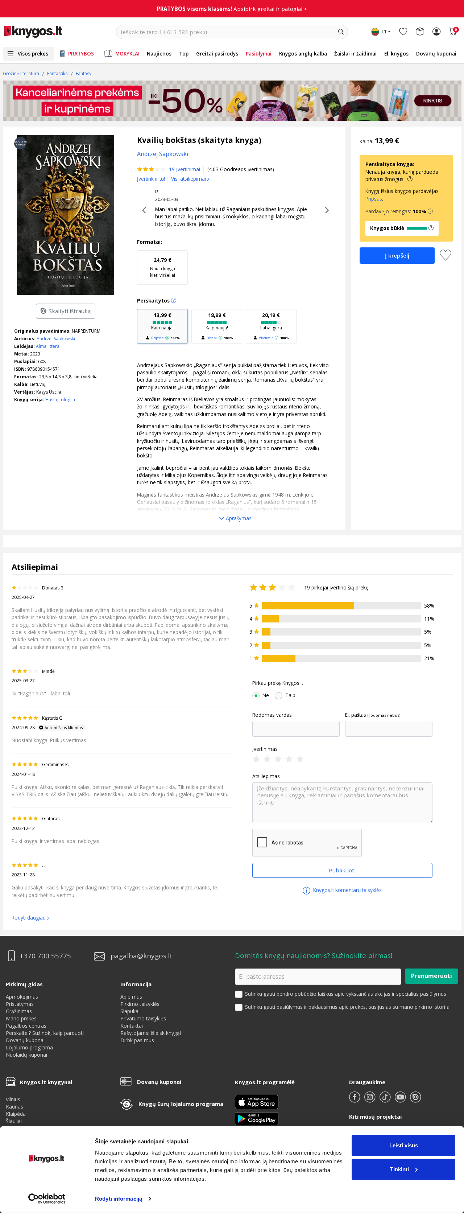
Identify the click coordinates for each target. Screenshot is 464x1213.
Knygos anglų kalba (303, 53)
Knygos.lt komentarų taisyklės (347, 890)
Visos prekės (33, 53)
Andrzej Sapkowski (56, 339)
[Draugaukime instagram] (370, 1100)
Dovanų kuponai (436, 53)
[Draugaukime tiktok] (386, 1100)
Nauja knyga (162, 267)
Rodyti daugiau (29, 917)
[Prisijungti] (436, 32)
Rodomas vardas (272, 715)
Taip (290, 695)
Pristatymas (20, 1003)
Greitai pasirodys (217, 53)
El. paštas (355, 715)
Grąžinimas (19, 1011)
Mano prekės (21, 1018)
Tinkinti (399, 1169)
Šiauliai (14, 1121)
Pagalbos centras (26, 1025)
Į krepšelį (397, 255)
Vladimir (266, 338)
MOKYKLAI (127, 53)
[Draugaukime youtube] (401, 1100)
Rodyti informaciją (118, 1199)
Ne (265, 695)
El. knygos (396, 53)
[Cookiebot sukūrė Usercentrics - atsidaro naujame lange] (47, 1198)
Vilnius (13, 1099)
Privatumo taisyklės (143, 1018)
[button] (430, 211)
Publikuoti (342, 870)
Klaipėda (16, 1113)
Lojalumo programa (29, 1047)
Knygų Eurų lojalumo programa (180, 1103)
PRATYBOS (81, 53)
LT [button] (384, 32)
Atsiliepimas (266, 776)
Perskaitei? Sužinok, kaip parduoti (45, 1032)
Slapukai (130, 1011)
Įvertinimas (265, 749)
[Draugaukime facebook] (355, 1100)
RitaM (212, 338)
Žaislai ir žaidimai (355, 53)
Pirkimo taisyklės (140, 1003)
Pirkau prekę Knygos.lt (277, 683)
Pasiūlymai (259, 53)
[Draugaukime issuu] (415, 1100)
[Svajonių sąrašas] (403, 32)
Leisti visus (403, 1145)
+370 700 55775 (45, 956)
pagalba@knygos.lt (142, 956)
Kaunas (14, 1106)
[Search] (341, 32)
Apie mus (131, 996)
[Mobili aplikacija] (256, 1117)
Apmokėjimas (22, 996)
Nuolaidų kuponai (26, 1054)
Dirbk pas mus (137, 1040)
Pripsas (157, 338)
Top (183, 53)
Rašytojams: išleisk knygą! (150, 1032)
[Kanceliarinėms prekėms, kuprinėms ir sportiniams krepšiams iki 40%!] (232, 101)
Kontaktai (131, 1025)
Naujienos (159, 53)
